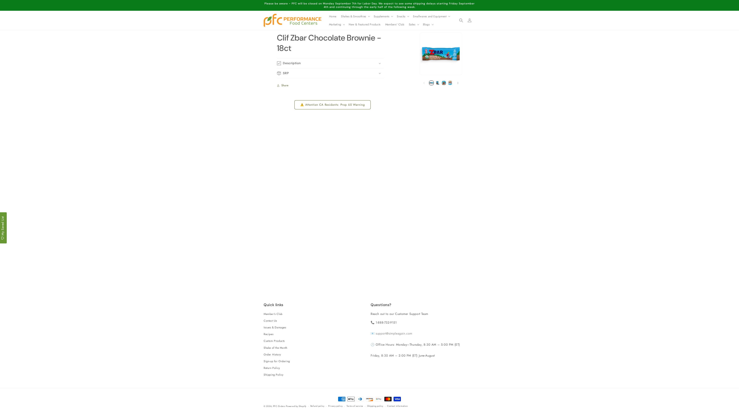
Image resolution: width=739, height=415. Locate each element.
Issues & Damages (275, 327)
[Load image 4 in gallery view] (450, 83)
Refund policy (317, 406)
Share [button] (284, 85)
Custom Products (274, 341)
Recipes (268, 334)
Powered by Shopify (296, 406)
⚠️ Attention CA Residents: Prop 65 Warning (332, 105)
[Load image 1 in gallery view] (431, 83)
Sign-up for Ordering (277, 361)
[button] (355, 16)
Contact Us (270, 321)
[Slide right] (458, 83)
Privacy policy (335, 406)
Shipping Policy (273, 375)
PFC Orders (279, 406)
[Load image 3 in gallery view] (444, 83)
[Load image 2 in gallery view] (438, 83)
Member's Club (273, 314)
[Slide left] (424, 83)
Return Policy (272, 368)
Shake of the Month (275, 348)
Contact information (397, 406)
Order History (272, 354)
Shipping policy (375, 406)
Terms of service (355, 406)
